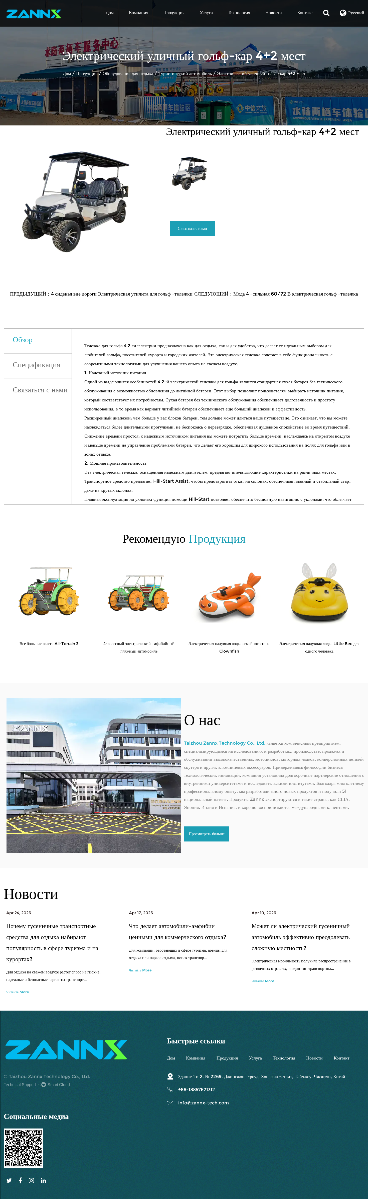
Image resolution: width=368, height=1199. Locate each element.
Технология (239, 12)
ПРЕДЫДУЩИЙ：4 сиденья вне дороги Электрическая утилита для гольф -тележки (101, 294)
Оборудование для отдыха (128, 73)
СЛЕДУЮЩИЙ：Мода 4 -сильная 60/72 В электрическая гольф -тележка (276, 294)
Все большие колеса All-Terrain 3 (49, 643)
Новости (273, 12)
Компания (138, 12)
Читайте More (17, 992)
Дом (110, 12)
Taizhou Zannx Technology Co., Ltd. (49, 1076)
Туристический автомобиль (185, 73)
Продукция (174, 12)
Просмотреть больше (207, 833)
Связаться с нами (192, 228)
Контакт (305, 12)
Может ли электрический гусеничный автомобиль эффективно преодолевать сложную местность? (301, 937)
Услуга (206, 12)
